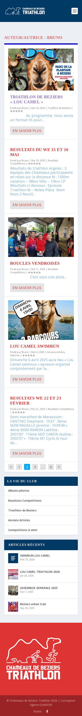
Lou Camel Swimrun (34, 346)
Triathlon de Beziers (59, 108)
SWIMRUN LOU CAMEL (35, 555)
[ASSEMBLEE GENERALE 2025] (13, 591)
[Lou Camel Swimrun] (41, 320)
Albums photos (18, 490)
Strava (37, 711)
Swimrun (15, 355)
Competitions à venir (22, 530)
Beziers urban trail (33, 604)
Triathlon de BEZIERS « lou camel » (36, 99)
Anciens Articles (56, 352)
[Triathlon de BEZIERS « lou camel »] (41, 69)
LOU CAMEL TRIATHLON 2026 (40, 572)
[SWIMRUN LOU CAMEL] (13, 558)
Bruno (25, 108)
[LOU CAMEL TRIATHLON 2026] (13, 574)
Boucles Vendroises (35, 263)
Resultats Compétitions (61, 409)
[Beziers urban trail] (13, 607)
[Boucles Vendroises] (41, 237)
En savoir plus (27, 130)
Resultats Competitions (24, 500)
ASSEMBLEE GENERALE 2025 (39, 588)
